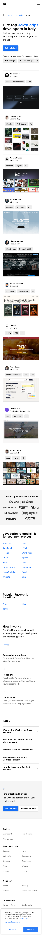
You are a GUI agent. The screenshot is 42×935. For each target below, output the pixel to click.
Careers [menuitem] (6, 891)
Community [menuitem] (26, 856)
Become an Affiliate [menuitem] (29, 891)
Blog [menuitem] (5, 866)
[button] (31, 124)
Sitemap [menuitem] (25, 886)
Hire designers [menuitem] (27, 834)
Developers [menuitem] (26, 861)
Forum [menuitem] (24, 851)
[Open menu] (38, 4)
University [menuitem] (7, 856)
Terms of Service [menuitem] (10, 905)
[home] (5, 4)
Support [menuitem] (6, 851)
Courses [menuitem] (6, 861)
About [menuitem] (5, 886)
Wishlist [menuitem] (25, 866)
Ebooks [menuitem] (6, 871)
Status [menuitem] (24, 871)
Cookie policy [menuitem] (27, 905)
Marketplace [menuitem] (8, 839)
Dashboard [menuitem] (7, 834)
